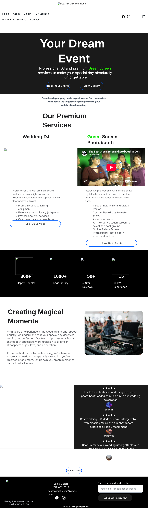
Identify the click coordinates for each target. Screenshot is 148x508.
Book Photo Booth (111, 243)
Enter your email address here (114, 483)
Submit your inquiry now (115, 498)
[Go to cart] (144, 16)
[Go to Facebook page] (124, 16)
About (16, 13)
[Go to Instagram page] (128, 16)
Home (5, 13)
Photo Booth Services (14, 19)
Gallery (28, 13)
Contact (34, 19)
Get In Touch (74, 470)
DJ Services (42, 13)
